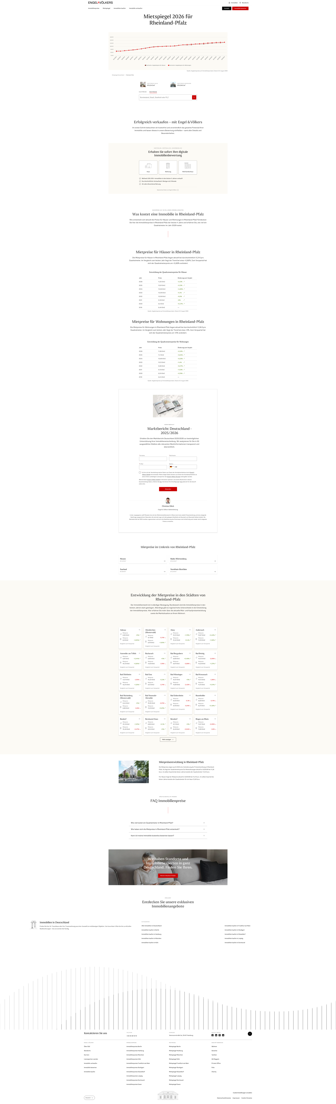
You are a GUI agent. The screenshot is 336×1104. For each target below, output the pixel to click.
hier (161, 482)
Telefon (171, 464)
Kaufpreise (143, 92)
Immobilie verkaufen (135, 8)
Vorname (142, 455)
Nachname (172, 455)
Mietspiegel (106, 8)
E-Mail (141, 464)
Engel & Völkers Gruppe (173, 476)
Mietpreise (153, 92)
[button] (171, 467)
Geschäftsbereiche (217, 1042)
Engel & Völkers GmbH (153, 479)
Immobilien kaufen (120, 8)
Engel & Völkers (88, 1042)
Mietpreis (125, 633)
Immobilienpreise (93, 8)
